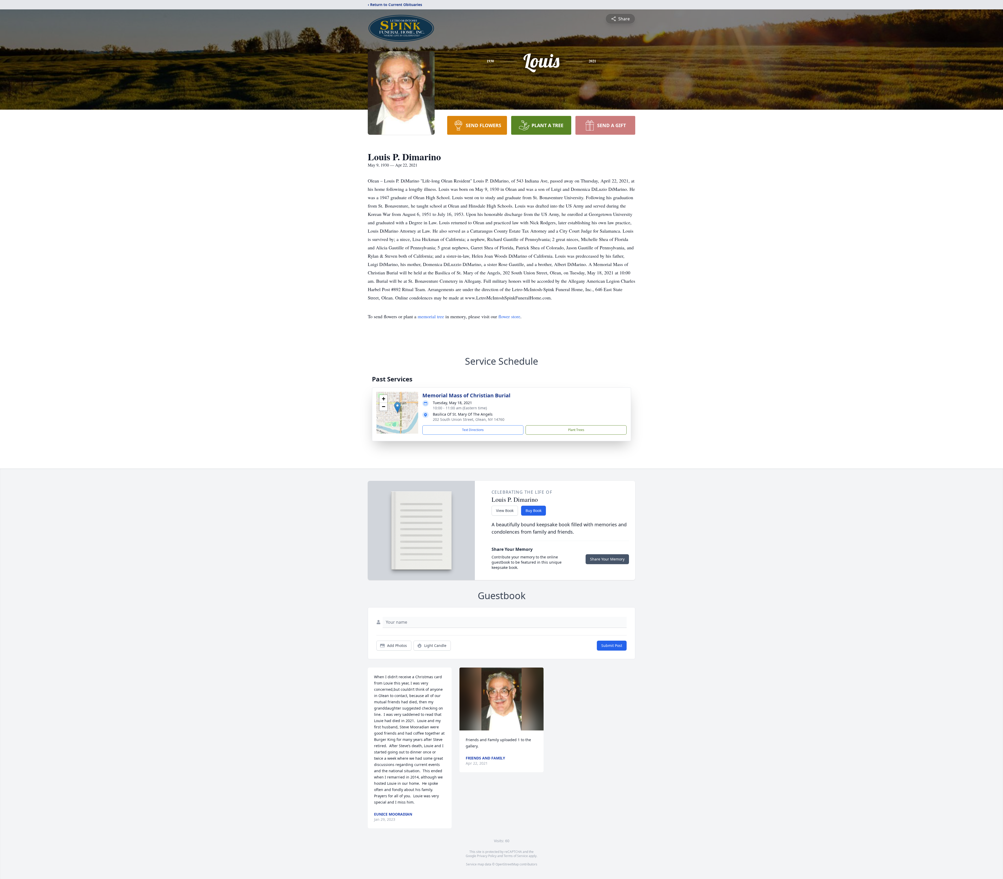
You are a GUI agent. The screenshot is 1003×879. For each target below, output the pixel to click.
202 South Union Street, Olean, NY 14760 (468, 419)
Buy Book (533, 510)
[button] (397, 407)
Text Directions (473, 430)
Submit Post (611, 645)
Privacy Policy (487, 856)
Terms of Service (516, 856)
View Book (505, 510)
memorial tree (431, 316)
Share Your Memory (607, 559)
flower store (509, 316)
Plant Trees (576, 430)
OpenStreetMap (507, 864)
